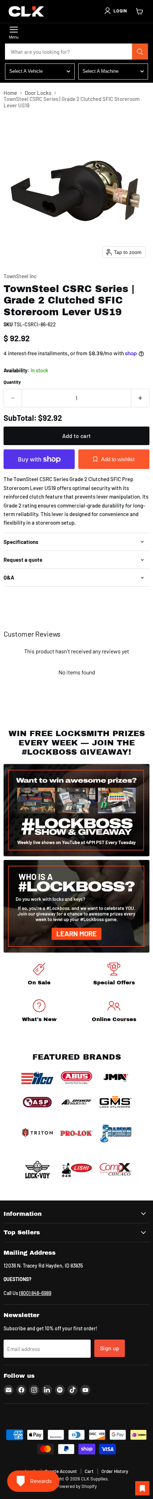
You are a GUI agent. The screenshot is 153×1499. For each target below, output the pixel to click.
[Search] (140, 52)
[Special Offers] (114, 975)
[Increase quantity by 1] (140, 398)
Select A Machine (100, 71)
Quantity (12, 382)
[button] (115, 10)
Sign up (109, 1348)
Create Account (61, 1471)
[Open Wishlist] (142, 1488)
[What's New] (39, 1012)
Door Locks (38, 93)
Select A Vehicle (26, 71)
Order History (114, 1471)
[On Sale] (39, 975)
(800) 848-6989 (35, 1293)
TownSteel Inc (20, 276)
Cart (89, 1471)
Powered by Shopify (77, 1486)
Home (10, 93)
